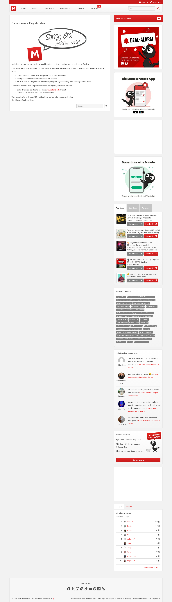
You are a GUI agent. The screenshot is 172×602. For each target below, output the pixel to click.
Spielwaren (120, 339)
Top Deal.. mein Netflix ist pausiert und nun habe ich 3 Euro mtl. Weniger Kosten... (143, 361)
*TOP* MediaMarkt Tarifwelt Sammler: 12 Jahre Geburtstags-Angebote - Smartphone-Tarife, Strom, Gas (143, 217)
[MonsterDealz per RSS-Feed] (103, 589)
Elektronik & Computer (123, 306)
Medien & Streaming (137, 326)
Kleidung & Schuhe (122, 322)
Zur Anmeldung (138, 460)
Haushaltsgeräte (148, 316)
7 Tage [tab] (119, 506)
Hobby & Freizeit (134, 319)
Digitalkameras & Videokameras (146, 300)
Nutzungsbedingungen (106, 599)
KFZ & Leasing (144, 319)
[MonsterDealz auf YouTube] (90, 589)
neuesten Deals (53, 90)
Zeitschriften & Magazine (141, 342)
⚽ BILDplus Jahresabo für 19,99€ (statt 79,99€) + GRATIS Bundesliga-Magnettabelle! (143, 262)
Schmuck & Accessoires (145, 332)
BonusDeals (130, 297)
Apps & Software (121, 297)
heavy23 (130, 547)
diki (128, 534)
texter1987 (131, 539)
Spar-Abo (152, 335)
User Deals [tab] (133, 208)
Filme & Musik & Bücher (138, 306)
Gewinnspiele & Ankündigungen (135, 310)
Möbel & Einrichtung (150, 326)
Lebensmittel (144, 322)
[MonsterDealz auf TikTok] (86, 589)
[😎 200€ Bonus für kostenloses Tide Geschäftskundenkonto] (121, 278)
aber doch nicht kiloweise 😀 (139, 374)
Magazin (94, 8)
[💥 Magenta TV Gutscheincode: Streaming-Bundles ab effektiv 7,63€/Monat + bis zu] (121, 246)
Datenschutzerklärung (123, 599)
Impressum (156, 599)
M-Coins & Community (123, 326)
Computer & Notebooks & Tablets (126, 300)
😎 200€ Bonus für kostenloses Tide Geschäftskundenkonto (141, 275)
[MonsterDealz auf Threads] (82, 589)
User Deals (49, 8)
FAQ (94, 599)
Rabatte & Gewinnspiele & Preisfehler (127, 332)
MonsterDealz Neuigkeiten (134, 329)
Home (23, 8)
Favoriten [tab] (146, 208)
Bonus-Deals (65, 8)
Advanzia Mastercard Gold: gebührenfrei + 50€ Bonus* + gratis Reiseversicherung (143, 231)
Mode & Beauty (121, 329)
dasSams (130, 526)
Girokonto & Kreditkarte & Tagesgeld (127, 313)
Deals (34, 8)
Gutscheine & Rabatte (123, 316)
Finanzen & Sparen (151, 306)
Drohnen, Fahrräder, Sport (124, 303)
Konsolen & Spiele (134, 322)
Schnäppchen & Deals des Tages (125, 335)
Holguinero (131, 560)
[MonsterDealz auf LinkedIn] (99, 589)
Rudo (129, 543)
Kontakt (89, 599)
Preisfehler (146, 329)
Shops (81, 8)
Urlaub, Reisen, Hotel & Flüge (143, 339)
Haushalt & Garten (136, 316)
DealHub (130, 522)
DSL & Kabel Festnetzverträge (141, 303)
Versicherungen (121, 342)
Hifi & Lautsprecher (122, 319)
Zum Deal (149, 224)
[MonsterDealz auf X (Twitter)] (73, 589)
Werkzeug (130, 342)
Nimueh (129, 530)
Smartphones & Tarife (142, 335)
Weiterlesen (134, 224)
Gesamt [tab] (129, 506)
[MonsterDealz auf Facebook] (69, 589)
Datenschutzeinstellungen (142, 599)
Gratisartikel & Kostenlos (146, 313)
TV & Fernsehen (129, 339)
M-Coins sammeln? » (152, 567)
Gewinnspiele (120, 310)
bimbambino (132, 556)
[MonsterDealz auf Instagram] (77, 589)
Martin (129, 552)
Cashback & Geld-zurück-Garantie (145, 297)
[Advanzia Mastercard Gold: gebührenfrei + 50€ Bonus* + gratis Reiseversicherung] (121, 233)
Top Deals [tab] (120, 208)
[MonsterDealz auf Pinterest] (94, 589)
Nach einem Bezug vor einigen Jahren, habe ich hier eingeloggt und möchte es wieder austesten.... (144, 405)
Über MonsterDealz (78, 599)
